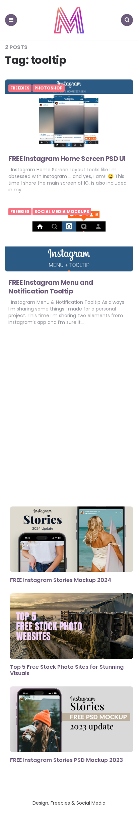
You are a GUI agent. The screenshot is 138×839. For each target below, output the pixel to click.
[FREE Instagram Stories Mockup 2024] (71, 540)
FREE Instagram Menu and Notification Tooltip (50, 287)
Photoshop (48, 88)
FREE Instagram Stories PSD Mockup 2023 (66, 760)
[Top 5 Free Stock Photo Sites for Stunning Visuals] (71, 627)
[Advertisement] (69, 417)
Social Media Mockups (61, 211)
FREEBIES (19, 88)
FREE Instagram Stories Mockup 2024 (60, 580)
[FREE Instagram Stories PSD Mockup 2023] (71, 720)
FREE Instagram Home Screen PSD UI (67, 158)
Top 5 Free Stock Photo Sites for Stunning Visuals (67, 670)
